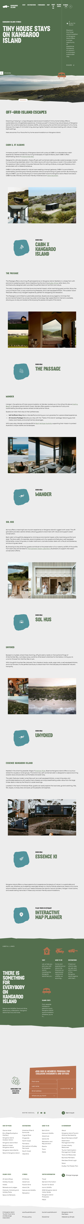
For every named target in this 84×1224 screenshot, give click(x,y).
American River (40, 771)
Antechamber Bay (27, 156)
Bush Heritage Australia (44, 423)
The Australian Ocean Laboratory (38, 548)
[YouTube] (41, 1113)
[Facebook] (38, 1113)
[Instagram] (44, 1113)
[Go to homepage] (11, 6)
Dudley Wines (53, 283)
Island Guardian (52, 175)
